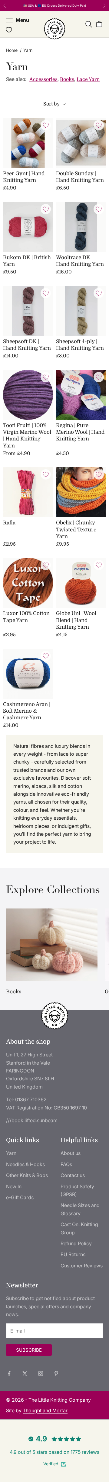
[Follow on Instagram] (41, 1373)
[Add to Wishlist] (45, 125)
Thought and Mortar (45, 1410)
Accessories (43, 79)
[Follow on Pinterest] (56, 1373)
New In (13, 1186)
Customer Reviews (82, 1266)
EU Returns (73, 1254)
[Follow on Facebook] (9, 1373)
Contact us (73, 1175)
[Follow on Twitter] (25, 1373)
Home (12, 50)
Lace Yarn (88, 79)
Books (67, 79)
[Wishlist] (9, 30)
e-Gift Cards (20, 1197)
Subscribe (29, 1350)
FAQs (66, 1164)
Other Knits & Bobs (27, 1175)
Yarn (11, 1153)
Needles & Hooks (25, 1164)
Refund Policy (76, 1243)
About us (71, 1153)
